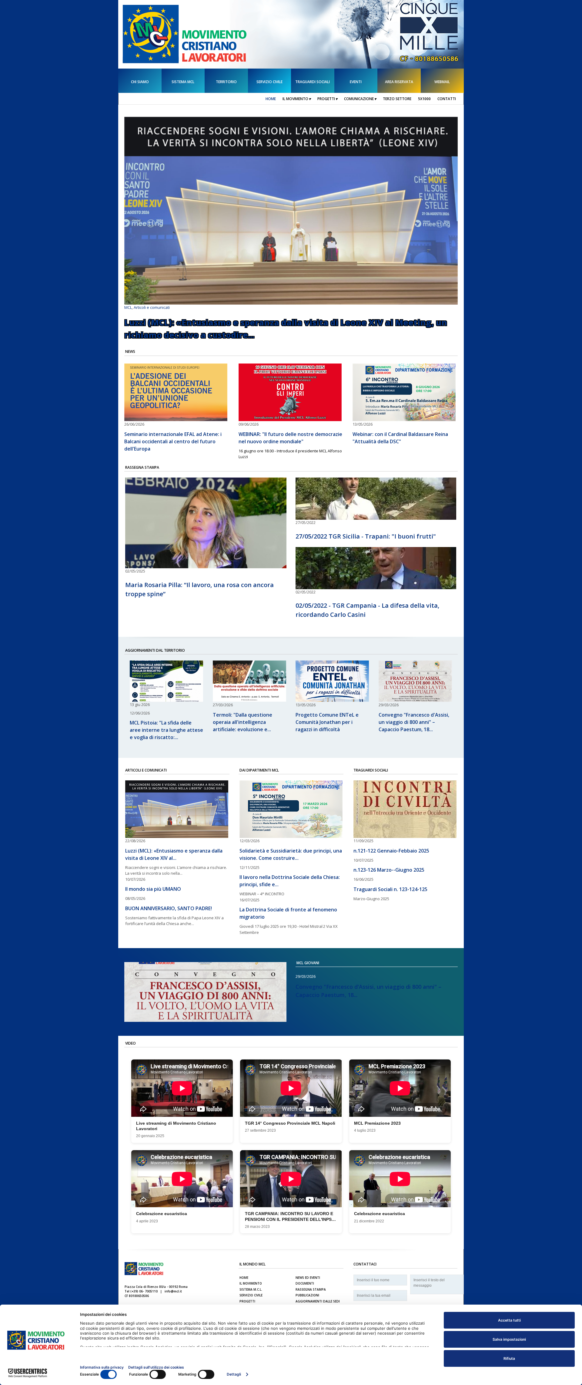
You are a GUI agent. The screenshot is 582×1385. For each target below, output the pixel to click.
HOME (243, 1277)
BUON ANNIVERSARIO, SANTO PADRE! (168, 908)
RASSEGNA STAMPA (311, 1289)
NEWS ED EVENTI (308, 1277)
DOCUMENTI (305, 1283)
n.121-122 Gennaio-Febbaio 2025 (391, 850)
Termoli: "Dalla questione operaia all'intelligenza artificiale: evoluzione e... (242, 722)
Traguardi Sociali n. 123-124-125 (390, 889)
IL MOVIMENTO (250, 1283)
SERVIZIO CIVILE (251, 1295)
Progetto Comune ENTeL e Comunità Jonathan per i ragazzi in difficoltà (327, 722)
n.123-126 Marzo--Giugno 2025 (388, 869)
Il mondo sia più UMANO (153, 889)
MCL (128, 307)
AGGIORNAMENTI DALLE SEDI (318, 1301)
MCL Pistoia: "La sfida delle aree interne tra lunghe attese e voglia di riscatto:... (166, 730)
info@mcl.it (173, 1291)
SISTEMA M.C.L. (250, 1289)
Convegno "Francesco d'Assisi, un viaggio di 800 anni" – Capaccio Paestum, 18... (414, 722)
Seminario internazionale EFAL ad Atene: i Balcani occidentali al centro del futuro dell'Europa (173, 441)
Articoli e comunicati (152, 307)
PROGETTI (247, 1301)
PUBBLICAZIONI (307, 1295)
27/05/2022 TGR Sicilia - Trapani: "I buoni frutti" (366, 536)
